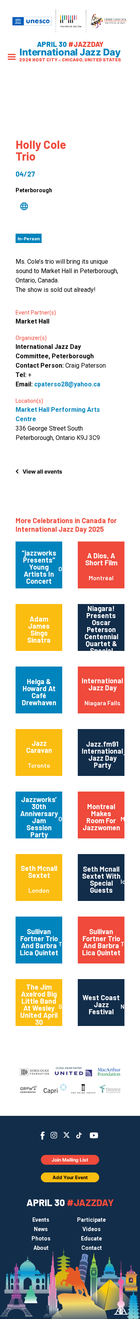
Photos (41, 1238)
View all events (42, 471)
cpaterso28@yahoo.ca (67, 384)
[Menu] (11, 58)
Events (40, 1220)
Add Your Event (70, 1177)
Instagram (53, 1135)
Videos (91, 1229)
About (41, 1248)
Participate (91, 1220)
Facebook (42, 1135)
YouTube (94, 1135)
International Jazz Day (70, 52)
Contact (91, 1248)
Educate (91, 1238)
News (41, 1229)
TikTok (79, 1135)
